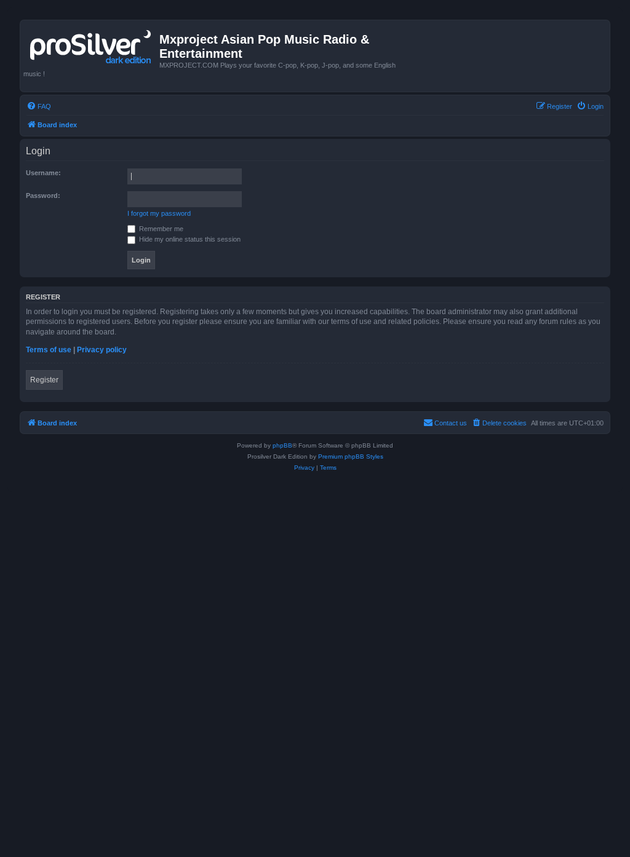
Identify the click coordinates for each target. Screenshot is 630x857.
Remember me (160, 228)
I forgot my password (159, 213)
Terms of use (48, 350)
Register (44, 380)
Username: (43, 172)
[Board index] (91, 44)
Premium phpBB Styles (350, 456)
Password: (43, 195)
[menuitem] (38, 106)
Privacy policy (102, 350)
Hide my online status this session (189, 239)
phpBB (282, 445)
